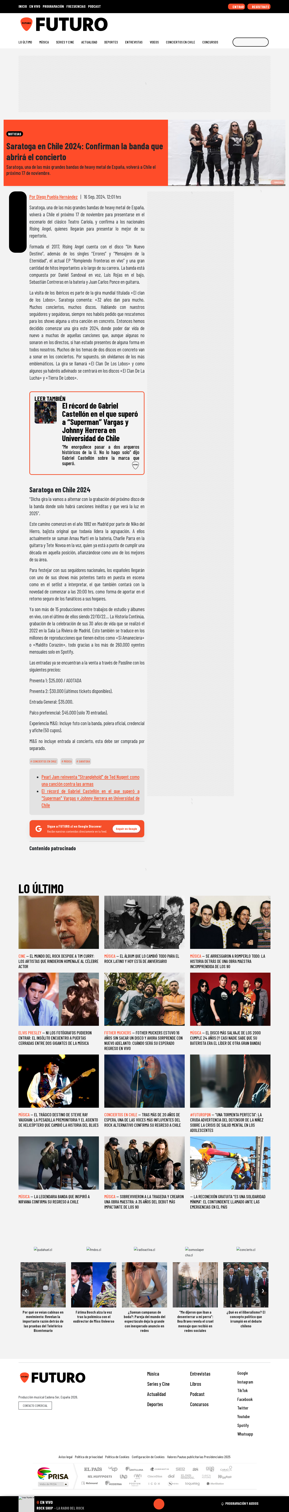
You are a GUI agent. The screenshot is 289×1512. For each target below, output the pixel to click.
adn (209, 1469)
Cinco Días (154, 1476)
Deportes (111, 42)
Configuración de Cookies (148, 1457)
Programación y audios (242, 1503)
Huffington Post (99, 1476)
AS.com (195, 1469)
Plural (134, 1489)
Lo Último (25, 42)
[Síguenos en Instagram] (225, 22)
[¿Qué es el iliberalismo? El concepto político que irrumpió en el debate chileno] (245, 1284)
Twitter (242, 1407)
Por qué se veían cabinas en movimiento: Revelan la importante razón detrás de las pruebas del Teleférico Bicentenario (43, 1321)
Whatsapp (244, 1433)
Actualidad (89, 42)
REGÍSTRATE (260, 7)
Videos (154, 42)
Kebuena (227, 1476)
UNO (124, 1476)
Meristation (213, 1489)
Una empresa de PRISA (53, 1473)
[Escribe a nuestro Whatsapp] (268, 22)
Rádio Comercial (233, 1489)
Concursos (210, 42)
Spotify (242, 1425)
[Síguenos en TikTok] (232, 22)
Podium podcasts (90, 1482)
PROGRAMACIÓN (53, 6)
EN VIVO (34, 6)
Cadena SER (180, 1469)
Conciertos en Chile (180, 42)
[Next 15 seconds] (169, 1504)
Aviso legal (65, 1457)
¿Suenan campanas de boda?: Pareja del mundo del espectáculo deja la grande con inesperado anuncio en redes (144, 1321)
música (67, 761)
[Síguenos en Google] (218, 22)
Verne (197, 1476)
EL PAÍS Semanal (183, 1476)
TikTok (242, 1390)
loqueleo (191, 1489)
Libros (195, 1384)
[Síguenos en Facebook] (239, 22)
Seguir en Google (126, 829)
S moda (171, 1489)
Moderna (112, 1489)
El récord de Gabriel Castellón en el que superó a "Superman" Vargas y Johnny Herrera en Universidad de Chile (90, 798)
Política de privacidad (89, 1457)
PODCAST (94, 6)
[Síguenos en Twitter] (247, 22)
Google (242, 1373)
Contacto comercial (35, 1405)
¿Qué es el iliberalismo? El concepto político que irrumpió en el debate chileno (245, 1319)
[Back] (137, 1504)
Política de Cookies (117, 1457)
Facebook (244, 1399)
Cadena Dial (210, 1476)
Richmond (90, 1489)
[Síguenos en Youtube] (254, 22)
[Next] (180, 1504)
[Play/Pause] (159, 1504)
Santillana (135, 1469)
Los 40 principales (114, 1469)
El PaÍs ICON (153, 1489)
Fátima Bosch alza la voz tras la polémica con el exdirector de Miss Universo (93, 1317)
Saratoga (84, 761)
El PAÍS (93, 1469)
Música (44, 42)
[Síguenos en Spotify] (261, 22)
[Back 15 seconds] (148, 1504)
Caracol (226, 1469)
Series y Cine (65, 42)
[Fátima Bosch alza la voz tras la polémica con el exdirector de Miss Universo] (93, 1284)
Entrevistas (133, 42)
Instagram (244, 1381)
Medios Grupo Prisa (53, 1484)
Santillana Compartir (159, 1469)
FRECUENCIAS (76, 6)
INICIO (23, 6)
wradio (137, 1476)
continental (171, 1476)
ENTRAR (238, 7)
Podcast (197, 1394)
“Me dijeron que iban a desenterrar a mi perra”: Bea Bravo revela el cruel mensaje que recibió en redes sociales (195, 1321)
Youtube (243, 1416)
